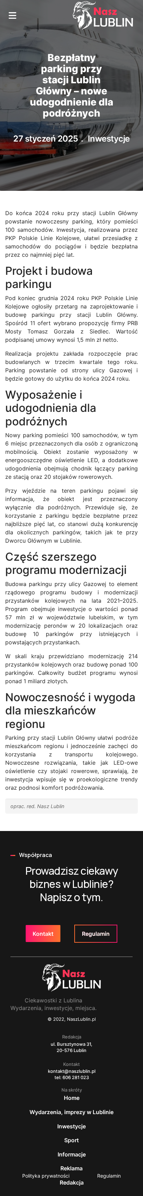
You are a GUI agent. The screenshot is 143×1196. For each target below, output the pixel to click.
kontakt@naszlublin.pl (71, 1071)
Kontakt (43, 933)
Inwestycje (109, 139)
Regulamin (96, 933)
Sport (71, 1140)
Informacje (72, 1154)
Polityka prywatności (45, 1176)
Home (71, 1097)
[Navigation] (12, 15)
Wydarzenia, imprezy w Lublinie (71, 1112)
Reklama (71, 1168)
